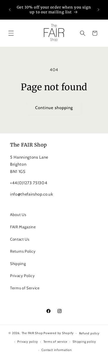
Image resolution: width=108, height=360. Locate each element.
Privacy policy (27, 341)
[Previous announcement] (9, 9)
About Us (18, 214)
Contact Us (19, 239)
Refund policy (89, 333)
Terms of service (55, 341)
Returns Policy (22, 251)
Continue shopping (54, 107)
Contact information (56, 350)
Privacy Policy (22, 275)
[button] (11, 33)
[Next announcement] (98, 9)
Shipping (18, 263)
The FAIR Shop (32, 333)
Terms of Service (25, 288)
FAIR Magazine (23, 226)
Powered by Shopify (58, 333)
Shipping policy (84, 341)
